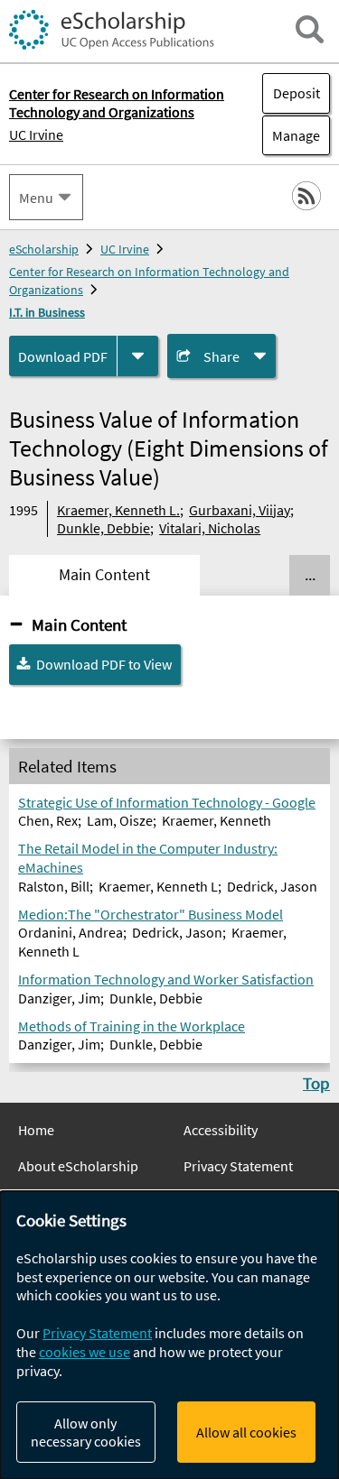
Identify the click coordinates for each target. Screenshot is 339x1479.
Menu (36, 198)
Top (316, 1083)
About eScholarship (78, 1166)
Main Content (79, 624)
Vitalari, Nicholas (209, 528)
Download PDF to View (104, 664)
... (310, 575)
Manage (291, 135)
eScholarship (44, 249)
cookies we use (84, 1352)
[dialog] (169, 1335)
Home (36, 1130)
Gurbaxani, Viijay (239, 510)
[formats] (138, 356)
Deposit (296, 93)
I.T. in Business (47, 312)
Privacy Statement (238, 1166)
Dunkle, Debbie (103, 528)
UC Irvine (36, 134)
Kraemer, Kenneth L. (118, 510)
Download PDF (63, 356)
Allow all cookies (246, 1432)
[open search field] (309, 29)
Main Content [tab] (104, 575)
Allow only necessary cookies (86, 1432)
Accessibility (221, 1130)
